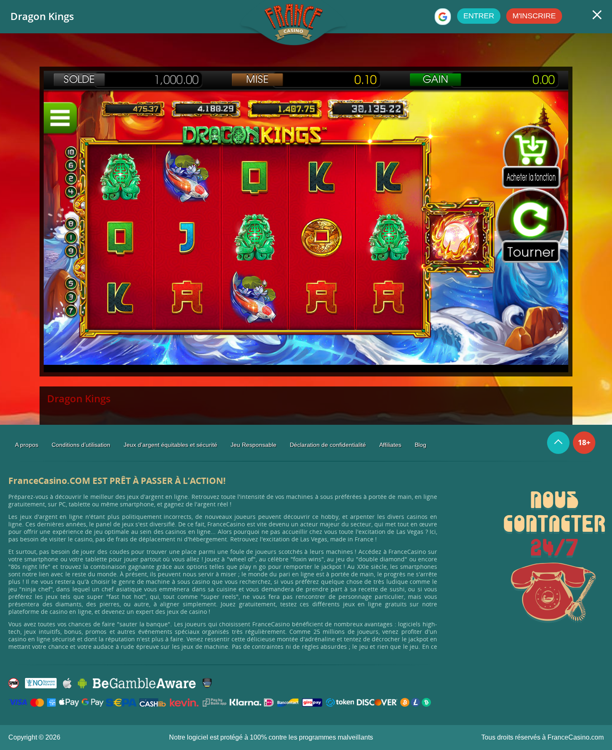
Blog (420, 444)
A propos (26, 444)
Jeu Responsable (253, 444)
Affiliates (390, 444)
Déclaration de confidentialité (328, 444)
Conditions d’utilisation (81, 444)
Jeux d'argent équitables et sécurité (170, 444)
